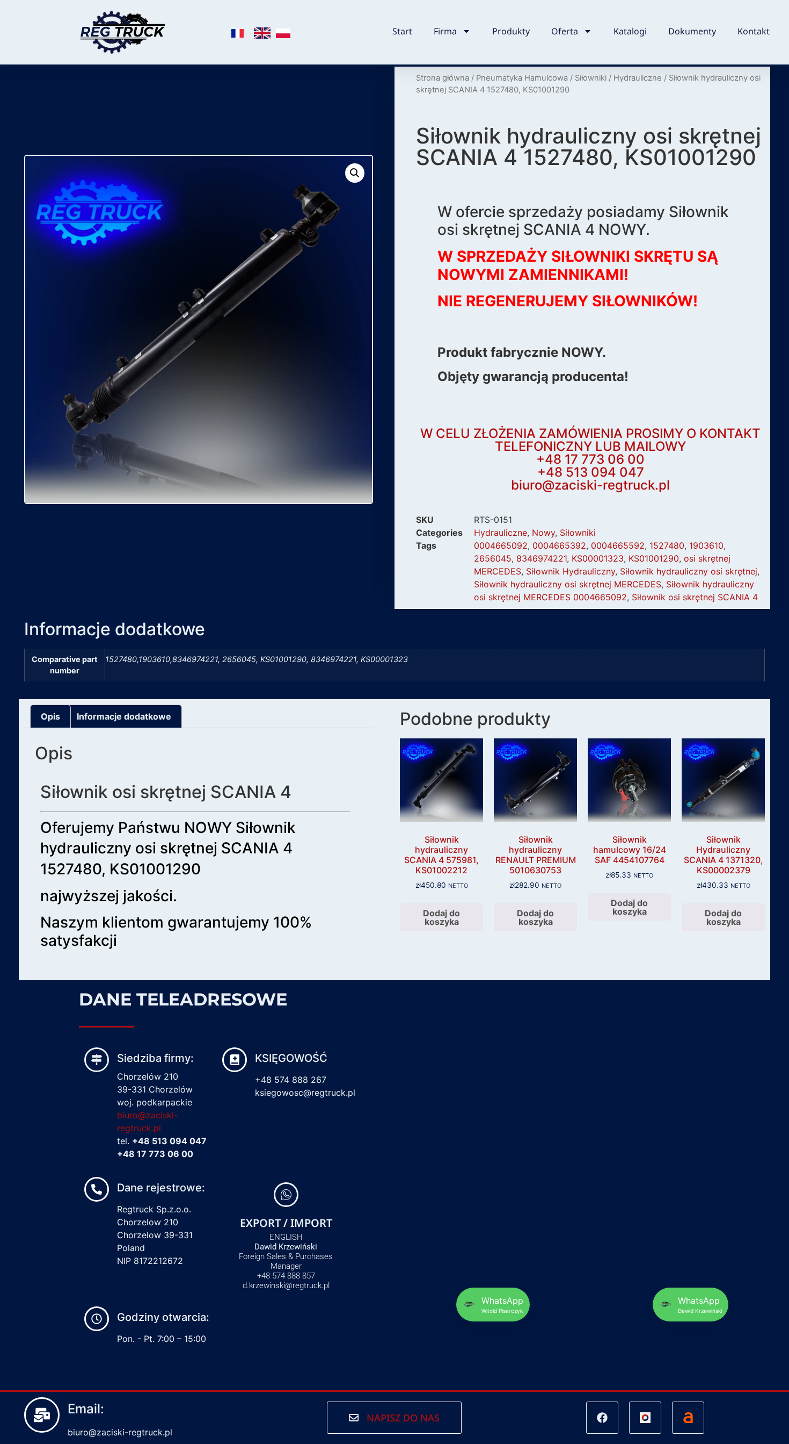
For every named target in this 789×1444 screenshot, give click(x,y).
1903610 (706, 545)
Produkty (511, 31)
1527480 (666, 545)
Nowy (543, 532)
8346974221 (541, 558)
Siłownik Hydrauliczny (570, 571)
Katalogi (630, 31)
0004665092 (501, 545)
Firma (445, 31)
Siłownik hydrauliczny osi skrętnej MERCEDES (567, 584)
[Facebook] (602, 1418)
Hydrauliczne (637, 78)
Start (402, 31)
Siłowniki (591, 78)
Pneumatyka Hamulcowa (522, 78)
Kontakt (753, 31)
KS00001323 (598, 558)
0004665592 (618, 545)
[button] (354, 173)
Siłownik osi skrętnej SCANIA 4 (695, 597)
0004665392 (559, 545)
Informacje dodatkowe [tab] (124, 716)
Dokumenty (692, 31)
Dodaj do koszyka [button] (441, 917)
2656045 (493, 558)
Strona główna (442, 78)
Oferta (564, 31)
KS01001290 (654, 558)
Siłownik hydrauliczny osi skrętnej (688, 571)
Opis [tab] (50, 716)
